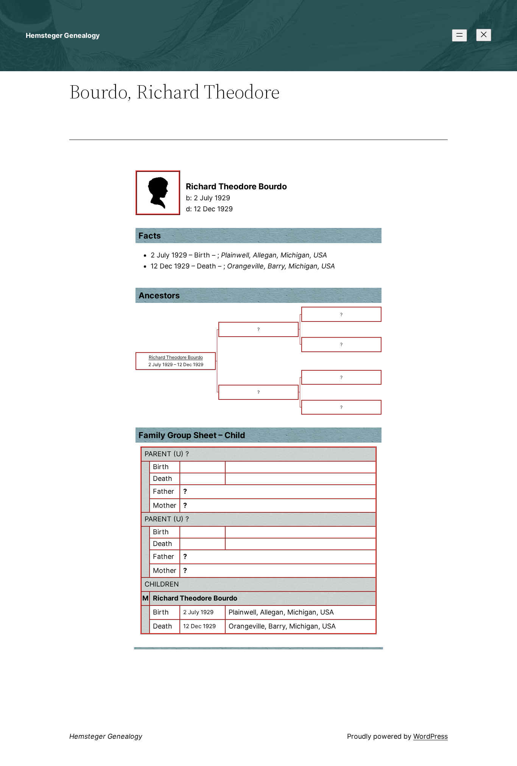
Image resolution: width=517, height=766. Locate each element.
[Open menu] (459, 35)
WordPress (430, 736)
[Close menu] (483, 35)
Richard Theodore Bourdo (195, 598)
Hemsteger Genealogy (63, 35)
